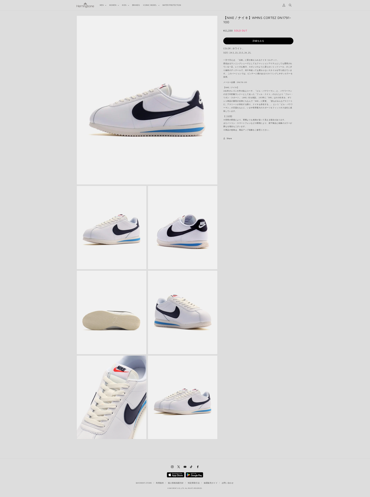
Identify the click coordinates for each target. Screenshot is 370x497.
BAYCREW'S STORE (144, 483)
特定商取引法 (194, 483)
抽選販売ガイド (211, 483)
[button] (103, 5)
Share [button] (229, 138)
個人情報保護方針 (176, 483)
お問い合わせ (228, 483)
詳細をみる (258, 40)
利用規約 (160, 483)
